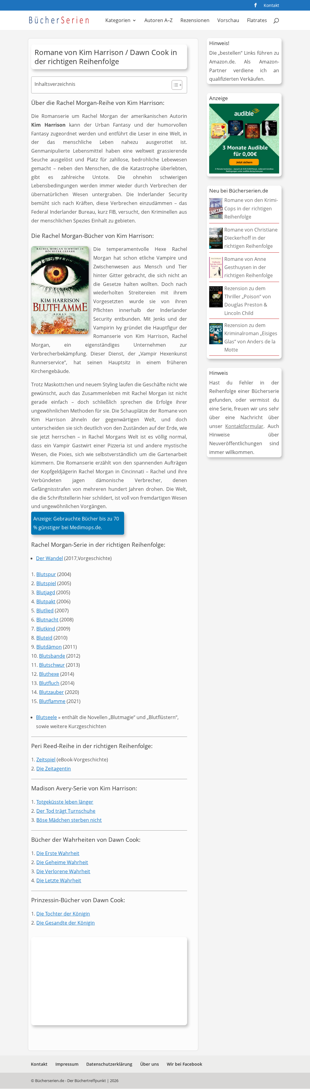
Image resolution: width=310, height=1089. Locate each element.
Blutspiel (46, 583)
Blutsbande (52, 656)
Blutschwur (52, 665)
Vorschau (228, 21)
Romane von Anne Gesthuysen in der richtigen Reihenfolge (248, 267)
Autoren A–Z (158, 21)
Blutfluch (49, 683)
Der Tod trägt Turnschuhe (65, 811)
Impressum (66, 1064)
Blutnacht (47, 619)
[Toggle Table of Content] (174, 85)
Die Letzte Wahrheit (58, 880)
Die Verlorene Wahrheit (63, 871)
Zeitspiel (45, 759)
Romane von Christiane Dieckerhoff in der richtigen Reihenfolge (251, 237)
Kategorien (117, 21)
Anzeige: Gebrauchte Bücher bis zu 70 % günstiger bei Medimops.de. (76, 523)
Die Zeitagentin (53, 768)
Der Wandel (49, 558)
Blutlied (45, 610)
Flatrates (257, 21)
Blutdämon (49, 646)
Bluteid (44, 637)
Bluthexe (49, 674)
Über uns (149, 1064)
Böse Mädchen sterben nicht (69, 820)
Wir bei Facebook (184, 1064)
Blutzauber (51, 692)
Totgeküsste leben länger (64, 802)
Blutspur (46, 574)
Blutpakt (45, 601)
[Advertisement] (109, 982)
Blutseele (46, 717)
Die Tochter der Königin (63, 913)
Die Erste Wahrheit (57, 853)
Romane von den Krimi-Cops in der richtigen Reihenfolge (251, 208)
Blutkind (45, 628)
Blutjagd (45, 592)
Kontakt (271, 5)
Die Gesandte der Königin (65, 922)
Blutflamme (52, 701)
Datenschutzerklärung (109, 1064)
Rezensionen (194, 21)
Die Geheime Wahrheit (62, 862)
